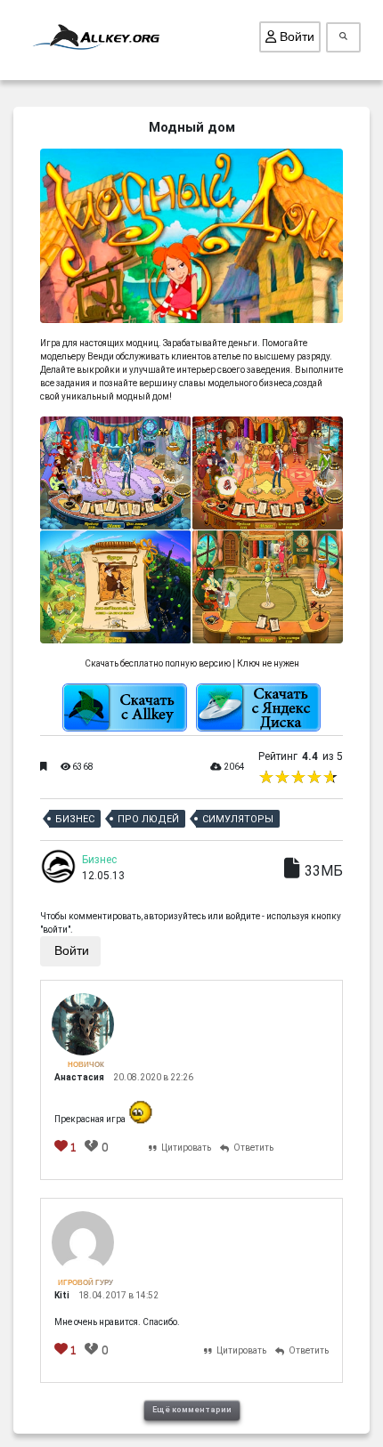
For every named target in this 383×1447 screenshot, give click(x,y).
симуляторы (237, 819)
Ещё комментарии (192, 1409)
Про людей (148, 819)
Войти (295, 36)
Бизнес (74, 819)
